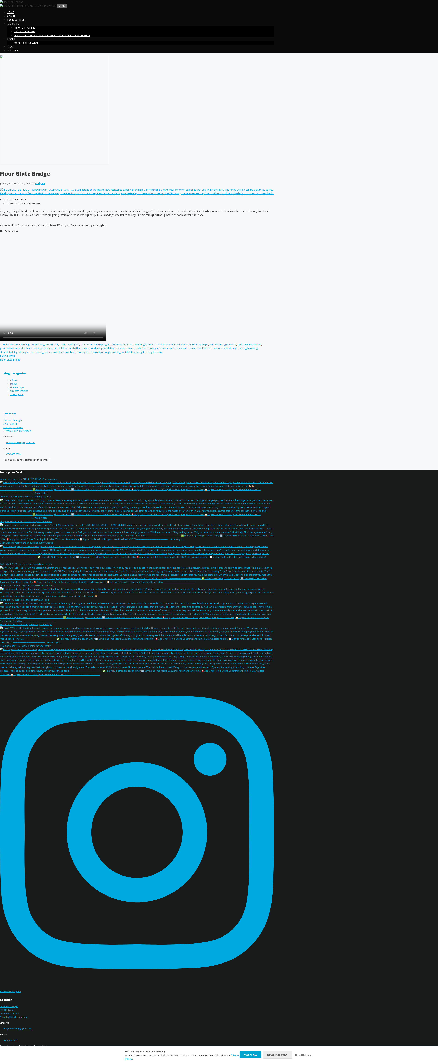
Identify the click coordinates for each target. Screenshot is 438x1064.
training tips (83, 352)
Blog (10, 46)
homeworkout (52, 348)
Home (10, 12)
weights (141, 352)
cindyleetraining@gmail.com (20, 442)
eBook (13, 380)
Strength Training (19, 390)
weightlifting (128, 352)
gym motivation (252, 344)
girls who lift (216, 344)
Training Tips (7, 344)
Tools (11, 39)
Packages (13, 23)
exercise (116, 344)
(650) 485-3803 (13, 454)
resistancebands (166, 348)
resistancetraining (186, 348)
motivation (75, 348)
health (21, 348)
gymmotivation (8, 348)
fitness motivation (158, 344)
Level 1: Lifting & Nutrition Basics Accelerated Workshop (52, 35)
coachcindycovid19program (96, 344)
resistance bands (125, 348)
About (11, 16)
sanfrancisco (221, 348)
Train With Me (16, 20)
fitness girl (140, 344)
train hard (58, 352)
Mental (13, 383)
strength (233, 348)
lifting (64, 348)
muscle (86, 348)
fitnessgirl (174, 344)
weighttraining (154, 352)
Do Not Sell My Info (304, 1055)
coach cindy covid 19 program (62, 344)
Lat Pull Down (8, 356)
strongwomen (44, 352)
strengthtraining (8, 352)
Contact (12, 50)
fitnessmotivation (191, 344)
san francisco (204, 348)
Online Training (24, 31)
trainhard (70, 352)
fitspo (205, 344)
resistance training (146, 348)
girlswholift (230, 344)
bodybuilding (38, 344)
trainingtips (97, 352)
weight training (112, 352)
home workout (34, 348)
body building (22, 344)
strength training (249, 348)
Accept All (250, 1054)
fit (124, 344)
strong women (27, 352)
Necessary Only (277, 1054)
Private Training (24, 27)
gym (240, 344)
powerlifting (107, 348)
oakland (95, 348)
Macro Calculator (26, 43)
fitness (130, 344)
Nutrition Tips (17, 387)
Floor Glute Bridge (10, 359)
